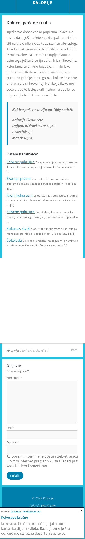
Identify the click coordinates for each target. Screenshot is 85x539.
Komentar (14, 378)
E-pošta (13, 442)
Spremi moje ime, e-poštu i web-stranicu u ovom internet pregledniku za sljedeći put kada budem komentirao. (42, 461)
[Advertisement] (42, 300)
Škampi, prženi (19, 178)
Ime (10, 428)
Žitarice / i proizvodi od (34, 351)
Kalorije (48, 498)
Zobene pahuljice (21, 162)
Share (73, 350)
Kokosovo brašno (14, 517)
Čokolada (14, 240)
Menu (8, 6)
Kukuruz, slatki (18, 228)
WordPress (48, 506)
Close (81, 510)
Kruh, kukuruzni (19, 195)
